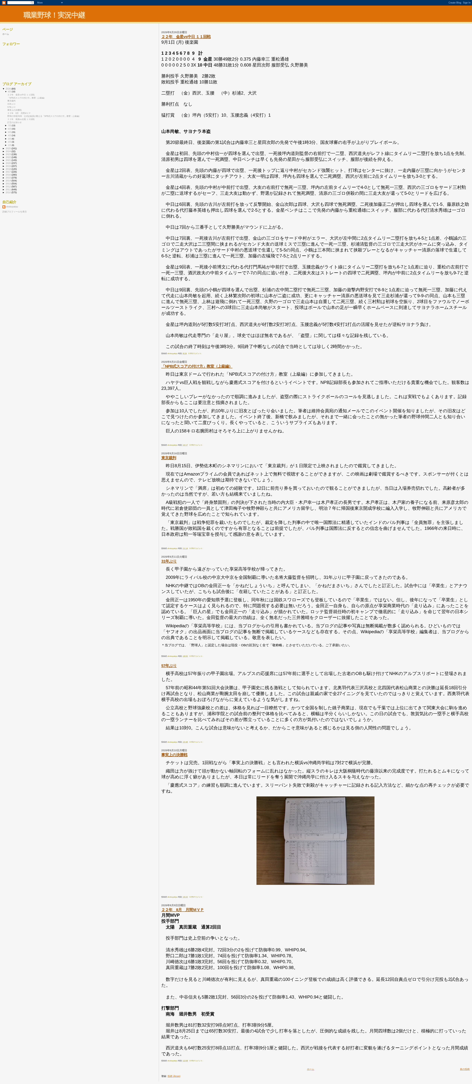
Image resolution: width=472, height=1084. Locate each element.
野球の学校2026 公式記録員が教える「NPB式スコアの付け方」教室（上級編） (44, 116)
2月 (10, 142)
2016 (8, 175)
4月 (10, 135)
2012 (8, 186)
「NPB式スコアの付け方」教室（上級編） (196, 366)
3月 (10, 139)
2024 (8, 151)
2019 (8, 166)
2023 (8, 154)
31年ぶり (169, 561)
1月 (10, 145)
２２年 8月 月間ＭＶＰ (182, 910)
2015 (8, 177)
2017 (8, 172)
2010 (8, 192)
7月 (10, 125)
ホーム (310, 1069)
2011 (8, 189)
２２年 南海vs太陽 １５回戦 (20, 119)
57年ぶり (169, 665)
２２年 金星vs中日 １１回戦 (186, 36)
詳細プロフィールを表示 (14, 211)
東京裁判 (168, 458)
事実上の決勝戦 (174, 755)
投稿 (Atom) (174, 1076)
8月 (10, 91)
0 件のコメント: (195, 353)
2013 (8, 183)
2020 (8, 163)
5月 (10, 132)
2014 (8, 180)
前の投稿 (465, 1069)
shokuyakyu (12, 206)
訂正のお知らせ (14, 122)
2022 (8, 157)
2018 (8, 169)
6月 (10, 129)
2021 (8, 160)
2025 (8, 148)
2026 (8, 89)
